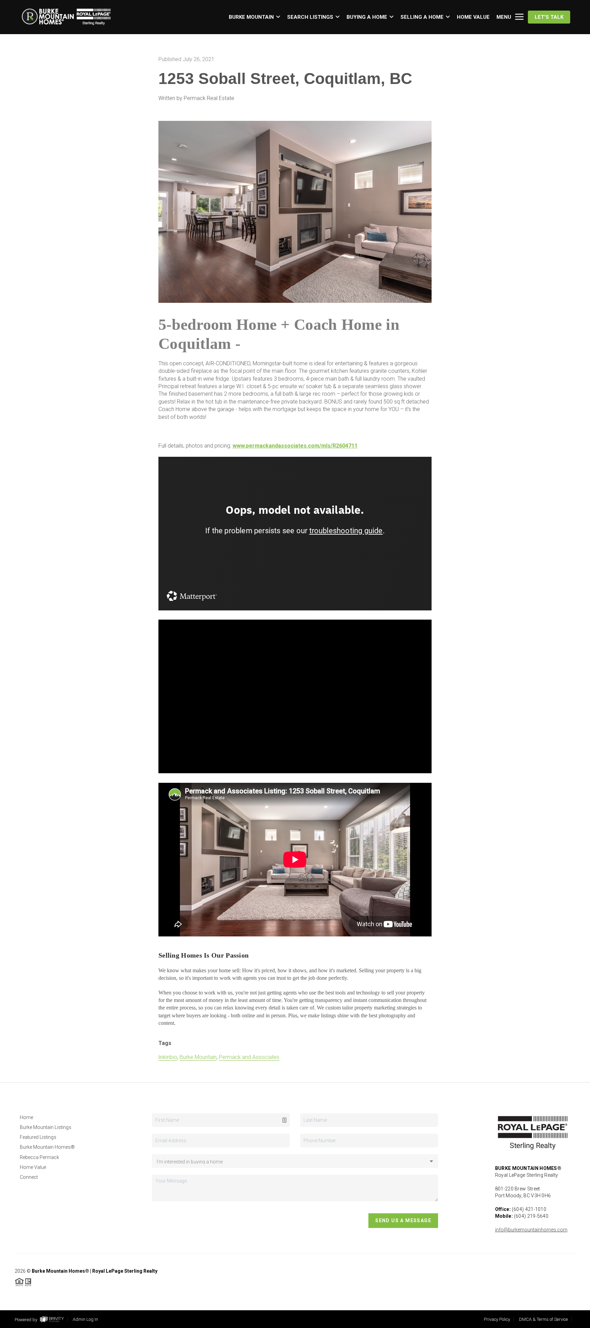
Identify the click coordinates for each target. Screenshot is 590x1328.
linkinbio (167, 1057)
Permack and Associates (249, 1057)
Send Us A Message (403, 1220)
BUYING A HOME (367, 17)
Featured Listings (38, 1137)
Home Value (33, 1167)
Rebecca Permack (39, 1157)
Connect (29, 1177)
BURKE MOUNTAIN (251, 17)
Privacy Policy (497, 1319)
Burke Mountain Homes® (47, 1147)
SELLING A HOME (422, 17)
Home (26, 1117)
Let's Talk (549, 17)
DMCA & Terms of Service (543, 1319)
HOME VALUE (473, 17)
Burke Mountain (198, 1057)
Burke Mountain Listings (45, 1127)
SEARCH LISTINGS (310, 17)
